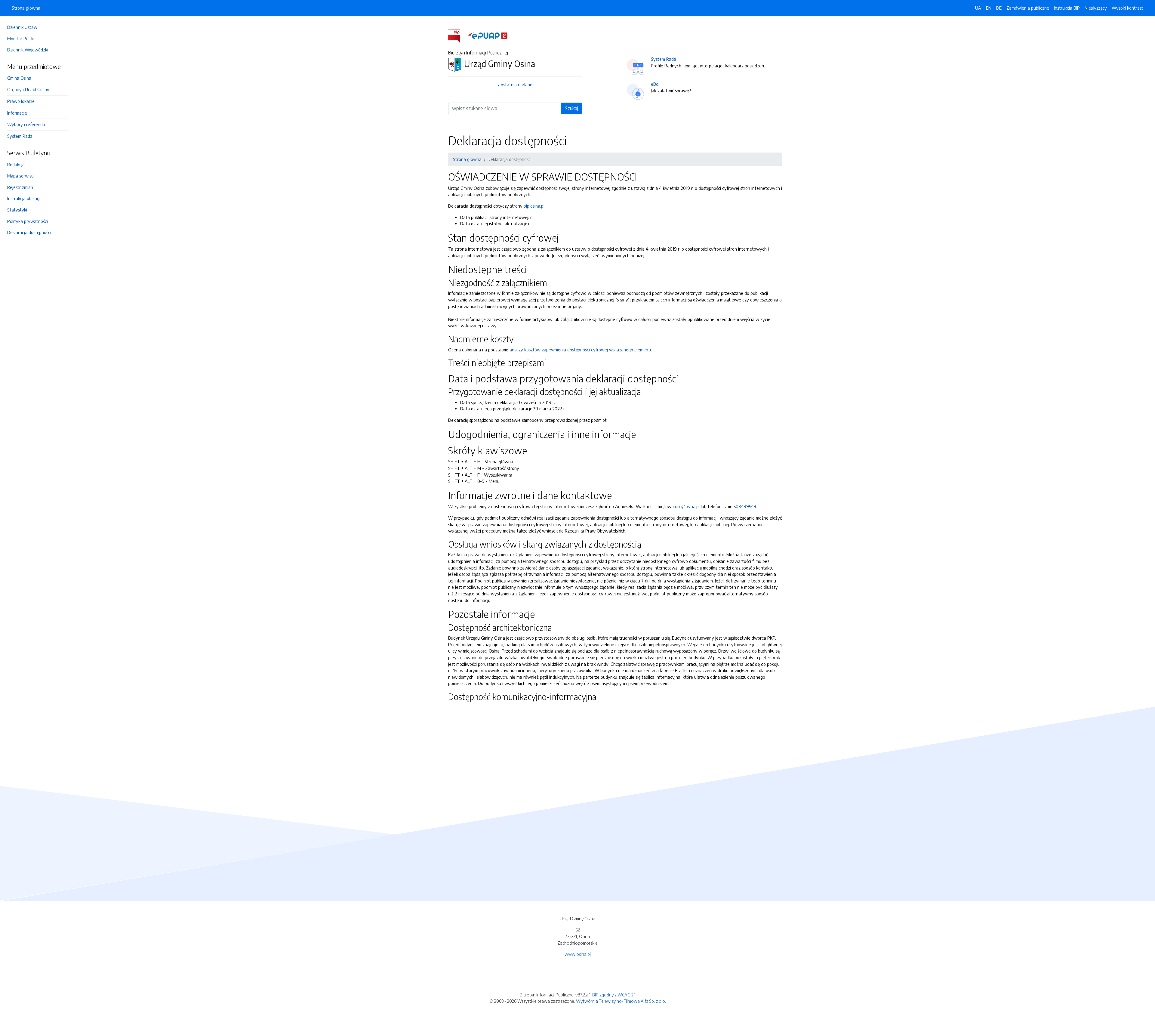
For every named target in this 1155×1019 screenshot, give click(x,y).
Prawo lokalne (21, 101)
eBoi (655, 84)
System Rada (19, 136)
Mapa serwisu (20, 175)
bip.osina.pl (534, 205)
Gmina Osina (19, 78)
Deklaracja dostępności (29, 232)
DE (999, 8)
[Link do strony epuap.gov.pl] (487, 35)
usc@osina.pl (687, 506)
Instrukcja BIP (1067, 8)
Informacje (17, 113)
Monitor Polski (20, 38)
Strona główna (26, 8)
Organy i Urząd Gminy (28, 89)
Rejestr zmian (20, 187)
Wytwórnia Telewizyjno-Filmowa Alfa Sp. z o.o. (621, 1001)
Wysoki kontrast (1127, 8)
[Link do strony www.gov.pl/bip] (457, 35)
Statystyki (17, 209)
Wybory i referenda (26, 124)
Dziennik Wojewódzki (27, 49)
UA (978, 8)
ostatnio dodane (516, 84)
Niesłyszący (1096, 8)
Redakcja (16, 164)
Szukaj (571, 108)
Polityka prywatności (27, 221)
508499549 (745, 506)
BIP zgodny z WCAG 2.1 (614, 994)
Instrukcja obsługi (23, 198)
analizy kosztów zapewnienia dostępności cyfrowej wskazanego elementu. (581, 349)
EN (988, 8)
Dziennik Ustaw (22, 27)
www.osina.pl (578, 954)
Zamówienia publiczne (1027, 8)
